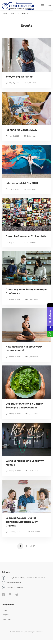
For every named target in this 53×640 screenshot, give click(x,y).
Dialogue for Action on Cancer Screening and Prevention (24, 406)
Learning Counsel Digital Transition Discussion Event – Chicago (23, 522)
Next (33, 546)
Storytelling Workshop (19, 77)
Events (13, 13)
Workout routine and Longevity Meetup (25, 463)
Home (4, 13)
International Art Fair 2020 (22, 183)
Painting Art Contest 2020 (21, 130)
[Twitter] (17, 595)
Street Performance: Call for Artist (26, 236)
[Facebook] (3, 595)
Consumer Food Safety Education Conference (26, 292)
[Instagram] (10, 595)
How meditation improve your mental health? (24, 349)
